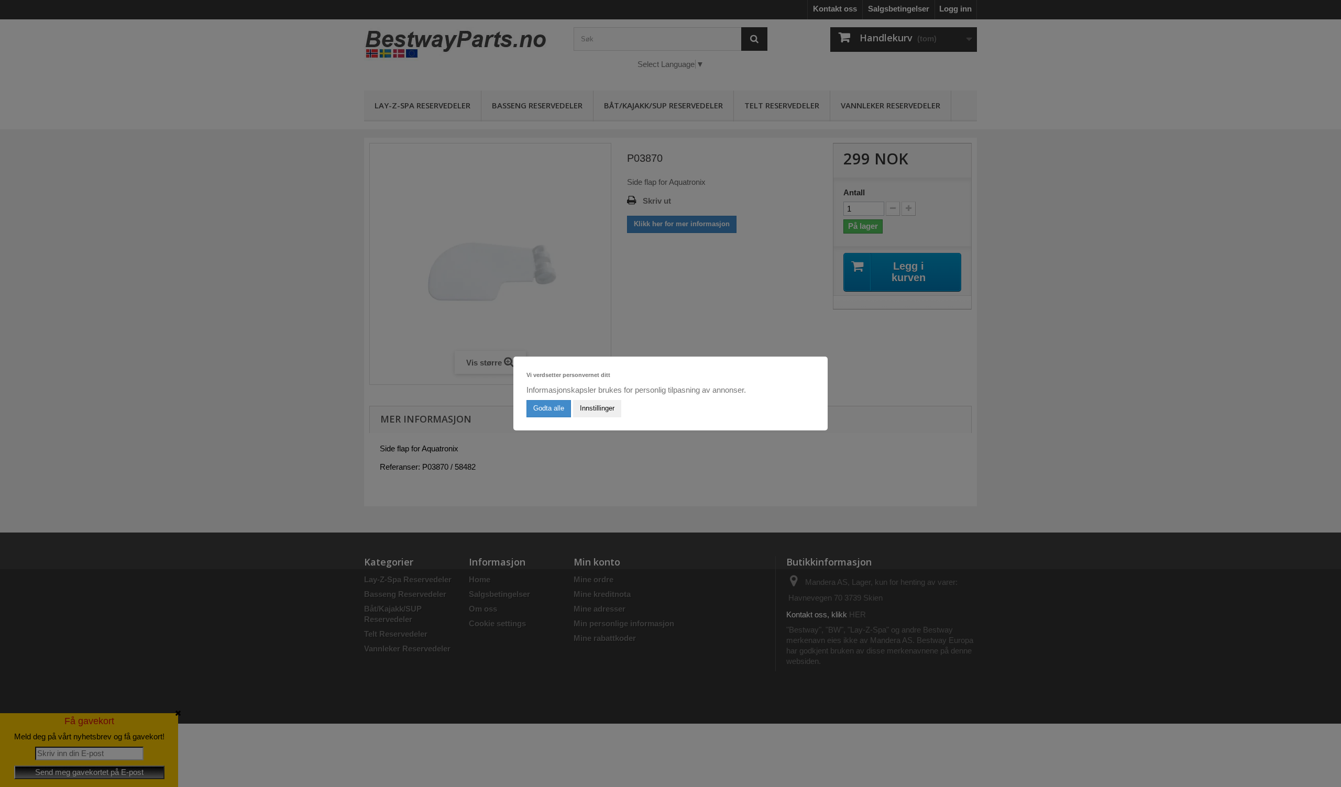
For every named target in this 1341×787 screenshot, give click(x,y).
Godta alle (548, 408)
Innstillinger (597, 408)
